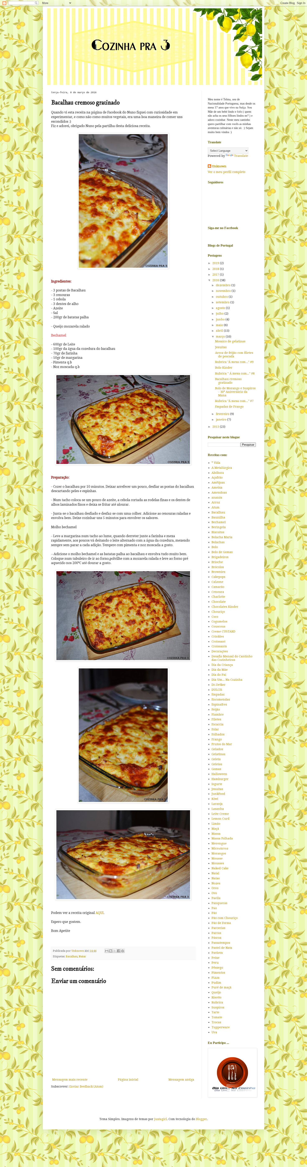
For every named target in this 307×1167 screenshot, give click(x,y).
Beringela (219, 527)
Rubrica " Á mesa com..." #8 (235, 373)
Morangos (219, 853)
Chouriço (218, 611)
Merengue (219, 843)
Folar (215, 729)
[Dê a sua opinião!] (111, 951)
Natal (215, 873)
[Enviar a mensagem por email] (107, 951)
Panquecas (219, 903)
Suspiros (218, 1007)
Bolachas (218, 542)
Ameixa (217, 487)
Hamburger (220, 779)
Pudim (216, 982)
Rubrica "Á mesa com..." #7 (234, 401)
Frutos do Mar (222, 744)
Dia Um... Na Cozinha (227, 679)
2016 (216, 280)
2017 (216, 274)
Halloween (219, 774)
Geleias (217, 764)
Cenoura (218, 592)
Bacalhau (71, 956)
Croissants (219, 646)
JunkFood (218, 793)
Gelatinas (218, 754)
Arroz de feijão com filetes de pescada (234, 354)
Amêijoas (218, 482)
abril (220, 330)
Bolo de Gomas (222, 552)
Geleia (216, 759)
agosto (221, 308)
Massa (216, 833)
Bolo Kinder (223, 367)
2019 (216, 263)
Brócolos (218, 567)
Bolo (215, 547)
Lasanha (218, 808)
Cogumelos (219, 621)
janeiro (221, 419)
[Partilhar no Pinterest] (123, 951)
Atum (215, 507)
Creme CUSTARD (223, 631)
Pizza (215, 977)
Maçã (215, 828)
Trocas (216, 1022)
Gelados (217, 749)
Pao (214, 908)
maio (220, 325)
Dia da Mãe (220, 669)
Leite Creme (220, 813)
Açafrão (217, 477)
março (221, 336)
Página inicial (128, 1079)
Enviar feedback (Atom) (86, 1086)
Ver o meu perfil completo (226, 172)
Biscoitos (218, 532)
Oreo (215, 888)
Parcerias (218, 928)
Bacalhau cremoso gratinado (228, 380)
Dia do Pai (219, 674)
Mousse (217, 858)
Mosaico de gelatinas (230, 341)
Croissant (218, 641)
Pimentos (218, 972)
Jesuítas (221, 347)
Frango (217, 739)
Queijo (216, 992)
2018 (216, 269)
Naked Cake (220, 868)
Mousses (218, 863)
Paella (216, 898)
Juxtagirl (160, 1119)
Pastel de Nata (222, 947)
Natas (82, 956)
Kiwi (215, 798)
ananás (217, 497)
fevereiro (223, 414)
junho (221, 319)
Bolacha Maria (222, 537)
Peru (215, 962)
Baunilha (218, 517)
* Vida (216, 462)
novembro (224, 290)
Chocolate (219, 601)
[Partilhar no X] (115, 951)
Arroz (216, 502)
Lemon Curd (221, 818)
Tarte (215, 1012)
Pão (214, 913)
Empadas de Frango (229, 406)
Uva (214, 1032)
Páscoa (216, 937)
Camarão (218, 587)
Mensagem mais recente (70, 1079)
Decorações (220, 651)
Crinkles (218, 636)
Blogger (201, 1119)
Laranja (217, 803)
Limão (216, 823)
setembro (223, 302)
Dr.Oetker (219, 684)
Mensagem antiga (181, 1079)
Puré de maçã (221, 987)
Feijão (216, 709)
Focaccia (217, 724)
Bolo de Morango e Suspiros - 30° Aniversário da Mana (235, 392)
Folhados (218, 734)
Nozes (216, 883)
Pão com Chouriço (225, 918)
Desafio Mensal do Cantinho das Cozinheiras (232, 658)
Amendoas (219, 492)
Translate (241, 156)
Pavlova (217, 952)
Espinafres (219, 704)
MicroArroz (220, 848)
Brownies (218, 571)
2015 (216, 426)
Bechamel (219, 522)
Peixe (215, 957)
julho (220, 313)
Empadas (218, 694)
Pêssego (217, 967)
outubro (222, 296)
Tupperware (221, 1027)
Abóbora (218, 472)
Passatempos (221, 942)
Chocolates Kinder (225, 606)
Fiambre (218, 714)
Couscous (218, 626)
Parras (216, 933)
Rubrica (217, 1002)
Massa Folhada (222, 838)
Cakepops (218, 576)
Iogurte (217, 784)
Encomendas (221, 699)
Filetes (216, 719)
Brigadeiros (220, 557)
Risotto (216, 997)
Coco (215, 616)
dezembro (223, 285)
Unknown (219, 166)
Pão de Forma (221, 923)
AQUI (100, 913)
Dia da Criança (222, 665)
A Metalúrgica (222, 467)
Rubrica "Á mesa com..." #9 (234, 362)
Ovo (214, 893)
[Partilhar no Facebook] (119, 951)
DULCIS (217, 689)
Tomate (217, 1017)
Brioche (217, 562)
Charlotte (218, 596)
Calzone (217, 582)
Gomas (216, 769)
